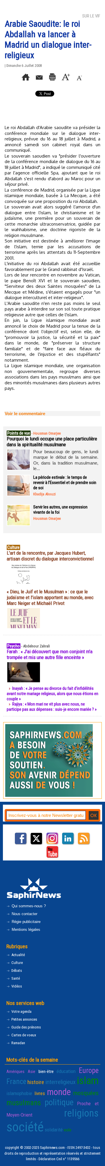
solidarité (54, 1130)
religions (81, 1113)
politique (59, 1102)
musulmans (23, 1103)
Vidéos (16, 986)
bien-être (46, 1071)
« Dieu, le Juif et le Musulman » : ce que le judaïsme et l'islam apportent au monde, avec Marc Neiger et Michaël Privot (50, 597)
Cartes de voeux (23, 1035)
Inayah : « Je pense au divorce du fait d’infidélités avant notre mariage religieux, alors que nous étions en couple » (52, 693)
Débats (16, 970)
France (16, 1081)
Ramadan (17, 1043)
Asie (31, 1071)
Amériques (15, 1071)
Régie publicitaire (25, 921)
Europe (89, 1070)
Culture (16, 962)
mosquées (86, 1093)
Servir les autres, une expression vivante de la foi (60, 509)
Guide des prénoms (25, 1027)
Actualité (17, 955)
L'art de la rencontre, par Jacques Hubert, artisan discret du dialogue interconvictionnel (50, 556)
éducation (66, 1071)
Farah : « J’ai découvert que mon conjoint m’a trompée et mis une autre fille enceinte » (49, 654)
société (25, 1127)
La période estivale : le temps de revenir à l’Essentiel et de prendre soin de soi (64, 482)
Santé (15, 978)
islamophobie (19, 1093)
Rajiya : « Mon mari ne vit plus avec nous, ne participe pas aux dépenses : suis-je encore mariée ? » (52, 706)
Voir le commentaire (25, 413)
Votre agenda (21, 1011)
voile (67, 1130)
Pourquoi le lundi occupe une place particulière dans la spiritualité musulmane (52, 441)
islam (88, 1081)
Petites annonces (23, 1019)
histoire (35, 1082)
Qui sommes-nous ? (28, 906)
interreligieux (61, 1081)
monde (59, 1092)
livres (39, 1093)
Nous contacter (23, 914)
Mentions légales (25, 929)
